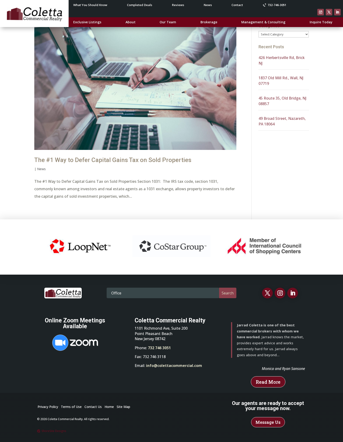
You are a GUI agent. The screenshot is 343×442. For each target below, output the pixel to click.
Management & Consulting (263, 22)
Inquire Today (321, 22)
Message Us (268, 422)
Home (109, 406)
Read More (268, 382)
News (208, 5)
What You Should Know (90, 5)
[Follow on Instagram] (320, 12)
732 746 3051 (159, 347)
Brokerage (208, 22)
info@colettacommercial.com (174, 365)
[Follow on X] (329, 12)
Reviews (178, 5)
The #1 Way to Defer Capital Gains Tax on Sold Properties (112, 159)
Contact (237, 5)
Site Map (123, 406)
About (131, 22)
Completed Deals (139, 5)
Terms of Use (71, 406)
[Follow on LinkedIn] (337, 12)
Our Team (168, 22)
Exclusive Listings (87, 22)
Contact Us (93, 406)
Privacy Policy (48, 406)
